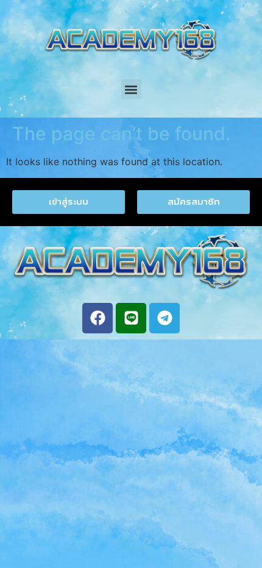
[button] (131, 89)
